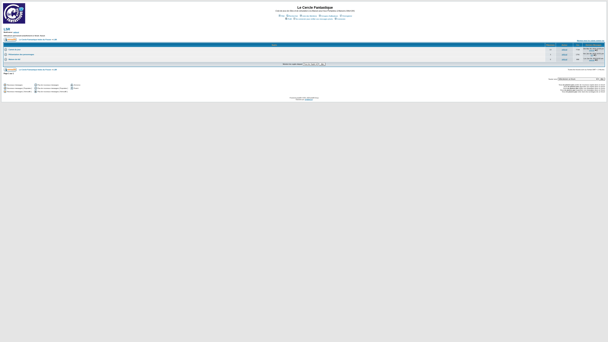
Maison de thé (14, 59)
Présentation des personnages (21, 54)
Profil (289, 19)
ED (592, 55)
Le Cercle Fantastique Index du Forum (35, 40)
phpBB (299, 98)
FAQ (283, 16)
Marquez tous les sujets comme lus (590, 40)
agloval (16, 32)
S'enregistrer (347, 16)
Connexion (341, 19)
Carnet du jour (15, 50)
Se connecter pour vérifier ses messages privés (314, 19)
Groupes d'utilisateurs (329, 16)
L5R (7, 29)
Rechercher (293, 16)
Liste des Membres (309, 16)
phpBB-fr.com (309, 99)
